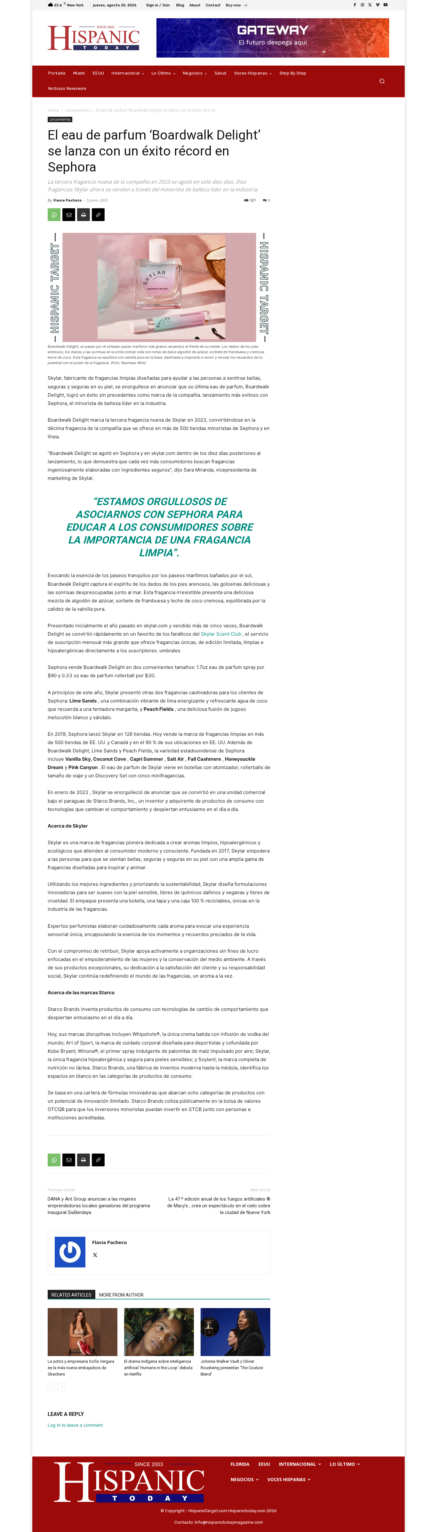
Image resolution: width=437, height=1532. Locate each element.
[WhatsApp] (54, 214)
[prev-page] (52, 1387)
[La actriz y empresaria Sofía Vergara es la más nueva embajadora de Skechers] (82, 1332)
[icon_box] (237, 6)
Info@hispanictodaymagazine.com (229, 1522)
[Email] (68, 214)
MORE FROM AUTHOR (121, 1295)
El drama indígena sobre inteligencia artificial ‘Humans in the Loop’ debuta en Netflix (158, 1368)
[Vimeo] (378, 5)
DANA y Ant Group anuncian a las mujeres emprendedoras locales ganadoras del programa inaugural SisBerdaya (99, 1205)
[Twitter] (370, 5)
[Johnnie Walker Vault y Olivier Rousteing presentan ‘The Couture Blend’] (235, 1332)
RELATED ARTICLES (71, 1295)
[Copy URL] (98, 214)
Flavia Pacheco (67, 200)
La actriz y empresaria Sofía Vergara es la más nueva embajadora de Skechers (81, 1368)
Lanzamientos (77, 110)
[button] (381, 81)
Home (53, 110)
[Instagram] (362, 5)
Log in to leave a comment (75, 1425)
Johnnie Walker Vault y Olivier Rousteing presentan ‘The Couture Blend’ (232, 1368)
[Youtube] (385, 5)
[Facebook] (355, 5)
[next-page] (62, 1387)
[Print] (83, 214)
